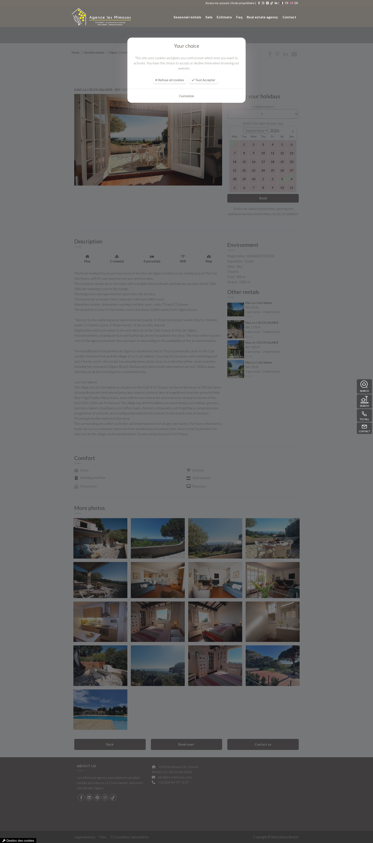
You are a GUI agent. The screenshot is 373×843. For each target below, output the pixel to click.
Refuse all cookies (171, 80)
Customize (186, 96)
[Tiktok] (271, 3)
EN (296, 3)
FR (286, 3)
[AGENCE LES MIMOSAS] (100, 17)
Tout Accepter (204, 80)
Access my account (217, 3)
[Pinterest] (267, 3)
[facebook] (259, 3)
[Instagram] (262, 3)
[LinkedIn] (275, 3)
